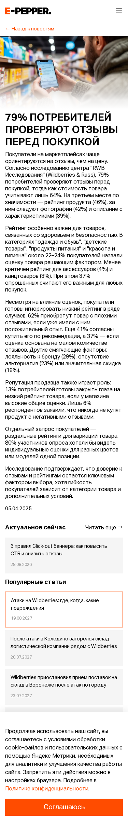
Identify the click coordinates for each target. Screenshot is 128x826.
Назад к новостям (33, 29)
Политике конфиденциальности (46, 789)
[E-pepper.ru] (28, 11)
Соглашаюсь (64, 807)
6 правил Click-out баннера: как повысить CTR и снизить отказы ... (59, 550)
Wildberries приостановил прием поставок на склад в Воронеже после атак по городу (64, 681)
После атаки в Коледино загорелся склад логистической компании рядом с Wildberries (64, 643)
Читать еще (101, 528)
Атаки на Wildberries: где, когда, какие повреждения (55, 604)
